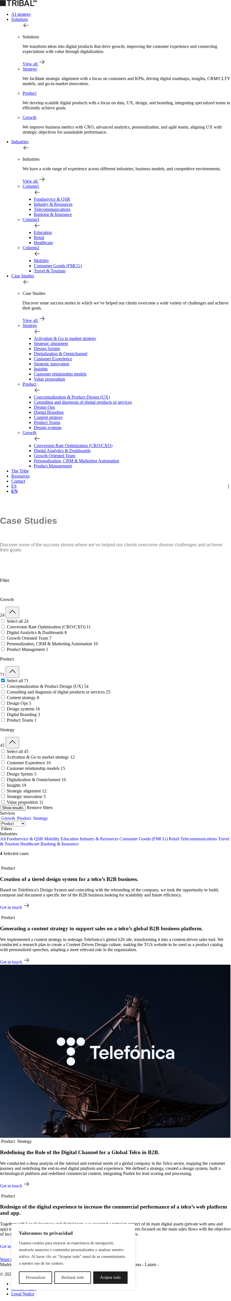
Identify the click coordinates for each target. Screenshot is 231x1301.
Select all (17, 621)
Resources (20, 476)
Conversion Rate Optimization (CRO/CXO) (73, 445)
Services (7, 813)
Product (29, 93)
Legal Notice (22, 1293)
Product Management (53, 465)
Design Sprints (47, 348)
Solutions (19, 19)
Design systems (47, 427)
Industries (19, 141)
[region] (73, 1257)
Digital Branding (49, 412)
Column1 (31, 186)
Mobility (41, 260)
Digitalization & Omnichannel (60, 353)
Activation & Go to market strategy (65, 338)
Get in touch (11, 907)
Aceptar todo (110, 1277)
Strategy (30, 69)
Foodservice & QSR (52, 199)
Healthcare (43, 242)
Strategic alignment (51, 343)
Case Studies (22, 275)
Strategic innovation (51, 363)
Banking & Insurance (53, 214)
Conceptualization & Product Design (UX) (72, 397)
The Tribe (20, 471)
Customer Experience (53, 358)
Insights (41, 368)
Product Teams (47, 422)
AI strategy (21, 14)
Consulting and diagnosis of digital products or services (83, 402)
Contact (18, 481)
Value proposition (49, 379)
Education (43, 232)
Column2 (31, 247)
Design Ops (44, 407)
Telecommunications (52, 209)
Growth (29, 117)
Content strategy (48, 417)
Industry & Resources (53, 204)
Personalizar (35, 1277)
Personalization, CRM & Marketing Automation (76, 460)
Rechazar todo (72, 1277)
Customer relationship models (60, 374)
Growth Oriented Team (54, 455)
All (3, 838)
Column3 (31, 219)
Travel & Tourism (49, 270)
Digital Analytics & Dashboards (62, 450)
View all (31, 63)
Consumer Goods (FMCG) (58, 265)
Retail (39, 237)
